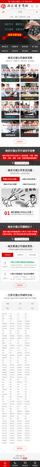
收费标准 (15, 46)
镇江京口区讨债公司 (19, 401)
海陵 (18, 418)
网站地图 (16, 458)
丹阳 (26, 396)
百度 (21, 458)
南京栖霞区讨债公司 (27, 324)
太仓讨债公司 (12, 367)
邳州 (18, 360)
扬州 (11, 352)
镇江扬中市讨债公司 (19, 404)
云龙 (3, 362)
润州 (26, 399)
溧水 (3, 321)
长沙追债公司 (27, 440)
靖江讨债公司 (12, 431)
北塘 (18, 330)
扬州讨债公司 (12, 348)
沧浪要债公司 (19, 367)
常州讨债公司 (27, 338)
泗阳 (18, 394)
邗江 (26, 350)
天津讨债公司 (4, 443)
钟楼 (26, 340)
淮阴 (18, 391)
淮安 (11, 391)
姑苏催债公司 (12, 370)
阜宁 (26, 384)
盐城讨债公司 (19, 382)
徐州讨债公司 (4, 358)
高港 (26, 418)
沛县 (18, 357)
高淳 (11, 321)
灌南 (11, 382)
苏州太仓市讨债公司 (12, 377)
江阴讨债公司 (19, 328)
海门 (18, 408)
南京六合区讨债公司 (19, 326)
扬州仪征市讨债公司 (27, 355)
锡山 (26, 330)
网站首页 (5, 46)
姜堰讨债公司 (19, 433)
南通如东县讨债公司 (12, 414)
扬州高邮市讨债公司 (19, 355)
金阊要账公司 (4, 370)
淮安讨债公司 (4, 389)
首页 (16, 17)
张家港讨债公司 (19, 365)
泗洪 (26, 394)
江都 (11, 350)
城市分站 (22, 17)
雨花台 (11, 318)
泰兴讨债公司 (19, 426)
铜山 (26, 357)
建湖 (11, 386)
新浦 (3, 379)
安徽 (7, 303)
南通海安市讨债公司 (4, 416)
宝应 (18, 348)
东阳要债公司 (4, 440)
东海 (26, 379)
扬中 (3, 399)
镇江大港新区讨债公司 (27, 404)
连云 (26, 377)
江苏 (28, 17)
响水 (11, 384)
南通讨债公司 (4, 406)
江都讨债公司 (19, 428)
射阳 (3, 386)
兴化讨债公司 (4, 421)
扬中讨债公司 (19, 431)
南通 (11, 411)
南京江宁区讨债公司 (12, 326)
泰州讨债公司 (12, 416)
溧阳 (3, 340)
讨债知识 (7, 255)
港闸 (3, 411)
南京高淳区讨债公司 (4, 328)
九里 (11, 362)
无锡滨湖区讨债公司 (12, 336)
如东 (18, 406)
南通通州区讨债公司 (27, 411)
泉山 (26, 362)
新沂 (11, 360)
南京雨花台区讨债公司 (4, 326)
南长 (11, 330)
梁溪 (3, 333)
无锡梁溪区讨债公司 (4, 336)
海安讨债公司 (27, 436)
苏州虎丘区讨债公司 (19, 372)
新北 (11, 343)
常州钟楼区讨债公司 (27, 346)
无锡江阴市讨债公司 (12, 338)
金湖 (26, 389)
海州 (11, 379)
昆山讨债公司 (27, 365)
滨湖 (26, 333)
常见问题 (32, 255)
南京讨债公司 (4, 314)
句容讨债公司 (12, 436)
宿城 (3, 396)
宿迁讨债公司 (4, 394)
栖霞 (3, 318)
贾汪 (18, 362)
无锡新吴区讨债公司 (4, 338)
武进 (18, 343)
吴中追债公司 (27, 370)
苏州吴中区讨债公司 (27, 372)
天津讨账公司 (12, 443)
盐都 (3, 384)
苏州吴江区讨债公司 (12, 375)
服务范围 (25, 46)
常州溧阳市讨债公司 (4, 348)
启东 (26, 406)
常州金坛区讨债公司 (27, 343)
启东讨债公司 (12, 428)
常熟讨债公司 (12, 365)
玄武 (11, 313)
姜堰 (11, 418)
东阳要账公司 (27, 438)
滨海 (18, 384)
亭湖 (26, 382)
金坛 (11, 340)
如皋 (3, 408)
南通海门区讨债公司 (4, 414)
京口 (18, 399)
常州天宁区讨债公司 (19, 346)
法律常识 (20, 255)
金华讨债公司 (4, 438)
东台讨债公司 (12, 421)
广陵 (18, 350)
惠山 (18, 333)
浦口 (26, 316)
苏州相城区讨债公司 (4, 375)
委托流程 (25, 51)
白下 (18, 313)
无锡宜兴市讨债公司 (19, 338)
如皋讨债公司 (27, 426)
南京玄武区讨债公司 (19, 321)
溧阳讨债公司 (12, 426)
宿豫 (11, 396)
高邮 (3, 350)
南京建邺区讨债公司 (4, 324)
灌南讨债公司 (19, 436)
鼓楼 (11, 316)
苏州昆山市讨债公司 (4, 377)
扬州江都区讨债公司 (4, 355)
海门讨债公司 (4, 426)
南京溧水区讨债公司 (27, 326)
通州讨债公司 (12, 423)
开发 (3, 352)
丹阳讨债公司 (27, 428)
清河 (3, 391)
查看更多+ (20, 141)
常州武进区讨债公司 (4, 346)
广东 (20, 308)
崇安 (3, 330)
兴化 (18, 416)
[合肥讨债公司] (15, 6)
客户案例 (35, 46)
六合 (26, 318)
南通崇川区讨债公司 (19, 411)
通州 (11, 408)
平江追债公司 (27, 367)
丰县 (11, 357)
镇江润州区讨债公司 (27, 401)
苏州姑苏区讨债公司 (12, 372)
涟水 (11, 389)
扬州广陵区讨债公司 (27, 353)
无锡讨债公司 (12, 328)
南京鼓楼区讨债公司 (12, 324)
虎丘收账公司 (19, 370)
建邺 (3, 316)
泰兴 (3, 418)
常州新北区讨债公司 (12, 346)
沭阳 (11, 394)
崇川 (26, 408)
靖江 (26, 416)
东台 (18, 386)
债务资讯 (15, 51)
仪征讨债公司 (4, 433)
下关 (18, 316)
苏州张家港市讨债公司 (27, 375)
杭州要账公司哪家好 (12, 438)
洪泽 (18, 389)
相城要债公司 (4, 372)
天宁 (18, 340)
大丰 (26, 386)
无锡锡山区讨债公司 (19, 336)
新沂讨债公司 (27, 431)
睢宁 (3, 360)
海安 (11, 406)
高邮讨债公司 (27, 433)
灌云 (3, 382)
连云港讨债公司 (19, 377)
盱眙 (26, 391)
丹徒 (3, 401)
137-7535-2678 (21, 163)
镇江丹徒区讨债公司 (4, 404)
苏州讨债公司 (4, 365)
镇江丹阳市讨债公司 (12, 401)
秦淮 (26, 313)
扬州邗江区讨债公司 (19, 353)
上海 (20, 303)
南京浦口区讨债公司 (19, 324)
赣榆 (18, 379)
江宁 (18, 318)
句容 (11, 399)
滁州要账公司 (19, 438)
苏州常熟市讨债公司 (19, 375)
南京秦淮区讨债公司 (27, 321)
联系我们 (35, 51)
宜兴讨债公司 (27, 328)
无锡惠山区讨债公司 (27, 336)
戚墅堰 (3, 343)
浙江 (7, 308)
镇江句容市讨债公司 (12, 404)
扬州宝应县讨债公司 (12, 355)
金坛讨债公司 (4, 436)
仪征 (26, 348)
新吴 (11, 333)
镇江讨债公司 (19, 397)
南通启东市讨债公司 (19, 414)
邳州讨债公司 (27, 423)
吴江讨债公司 (4, 367)
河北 (32, 308)
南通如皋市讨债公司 (27, 414)
